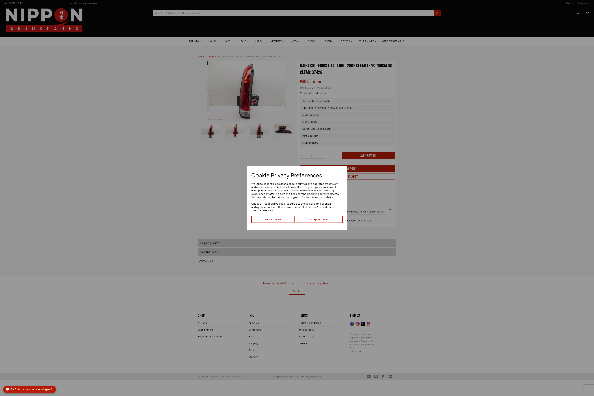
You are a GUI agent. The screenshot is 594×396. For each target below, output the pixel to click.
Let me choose (273, 219)
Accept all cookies (319, 219)
